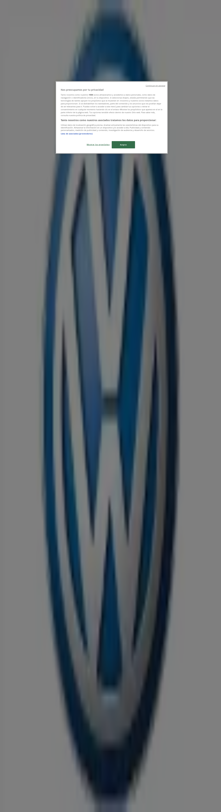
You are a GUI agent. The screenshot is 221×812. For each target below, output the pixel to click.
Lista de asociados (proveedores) (77, 133)
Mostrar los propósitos (98, 144)
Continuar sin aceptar (155, 85)
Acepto (123, 144)
